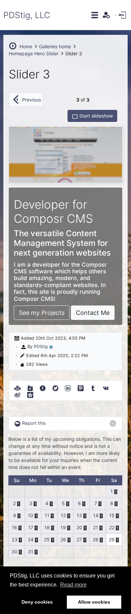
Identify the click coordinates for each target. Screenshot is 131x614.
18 (47, 527)
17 (30, 527)
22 (112, 527)
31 (30, 551)
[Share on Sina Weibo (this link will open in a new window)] (17, 394)
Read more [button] (73, 585)
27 (79, 539)
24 (31, 539)
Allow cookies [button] (94, 602)
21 (95, 527)
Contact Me (93, 312)
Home (25, 46)
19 (63, 527)
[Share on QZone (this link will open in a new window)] (30, 394)
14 (95, 515)
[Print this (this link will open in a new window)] (17, 387)
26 (63, 539)
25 (47, 539)
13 (79, 515)
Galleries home (55, 46)
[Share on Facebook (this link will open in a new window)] (42, 387)
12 (63, 515)
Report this (34, 423)
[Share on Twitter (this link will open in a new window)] (55, 387)
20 (79, 527)
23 (14, 539)
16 (14, 527)
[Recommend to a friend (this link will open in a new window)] (30, 387)
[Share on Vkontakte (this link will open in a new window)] (105, 387)
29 (112, 539)
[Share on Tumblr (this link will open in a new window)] (93, 387)
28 (95, 539)
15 (112, 515)
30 (14, 551)
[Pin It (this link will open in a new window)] (80, 387)
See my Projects (41, 312)
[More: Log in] (123, 14)
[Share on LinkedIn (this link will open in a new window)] (67, 387)
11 (47, 515)
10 (30, 515)
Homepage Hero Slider (33, 53)
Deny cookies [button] (37, 602)
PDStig (41, 346)
